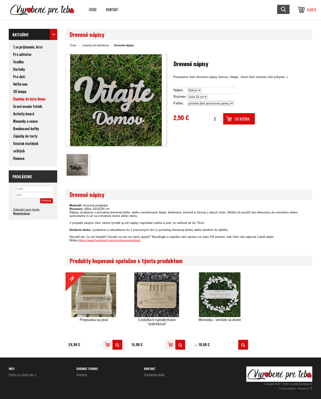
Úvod (93, 9)
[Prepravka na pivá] (117, 345)
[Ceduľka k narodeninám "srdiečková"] (156, 294)
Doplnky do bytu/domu (96, 45)
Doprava (81, 374)
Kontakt (112, 9)
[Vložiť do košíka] (107, 345)
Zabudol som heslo (26, 209)
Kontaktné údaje (154, 374)
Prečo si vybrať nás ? (22, 374)
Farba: (178, 103)
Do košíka (242, 119)
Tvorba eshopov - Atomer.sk (294, 388)
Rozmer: (179, 96)
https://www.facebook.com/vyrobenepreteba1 (109, 240)
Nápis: (178, 90)
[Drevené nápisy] (116, 100)
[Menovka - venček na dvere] (219, 294)
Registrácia (21, 213)
